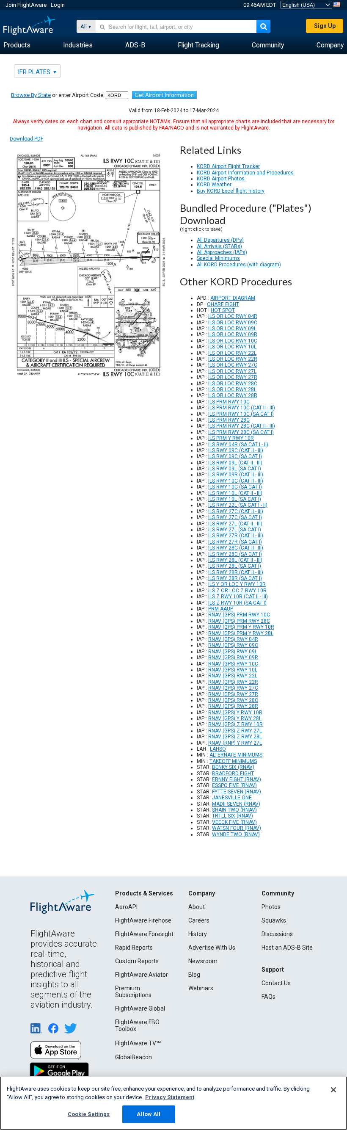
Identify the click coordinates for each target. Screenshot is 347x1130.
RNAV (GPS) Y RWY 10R (235, 713)
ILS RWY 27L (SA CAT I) (234, 530)
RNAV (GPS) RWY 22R (233, 682)
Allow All (148, 1114)
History (197, 934)
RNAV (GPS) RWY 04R (233, 639)
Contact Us (276, 983)
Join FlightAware (26, 5)
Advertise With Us (211, 947)
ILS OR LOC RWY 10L (232, 347)
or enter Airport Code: (58, 95)
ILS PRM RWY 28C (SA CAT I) (241, 432)
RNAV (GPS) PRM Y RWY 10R (241, 627)
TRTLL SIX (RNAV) (232, 816)
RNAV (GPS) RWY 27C (233, 688)
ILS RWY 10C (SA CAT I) (235, 487)
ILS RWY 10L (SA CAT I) (234, 499)
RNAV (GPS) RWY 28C (233, 700)
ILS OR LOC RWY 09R (232, 334)
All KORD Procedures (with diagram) (239, 265)
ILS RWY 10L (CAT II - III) (235, 493)
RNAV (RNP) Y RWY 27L (235, 743)
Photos (271, 906)
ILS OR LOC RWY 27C (232, 365)
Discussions (277, 934)
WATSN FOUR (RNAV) (236, 828)
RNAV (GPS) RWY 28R (233, 706)
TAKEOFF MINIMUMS (233, 761)
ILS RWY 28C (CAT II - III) (235, 548)
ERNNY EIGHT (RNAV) (236, 779)
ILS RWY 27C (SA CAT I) (235, 517)
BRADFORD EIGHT (233, 773)
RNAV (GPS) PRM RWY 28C (239, 621)
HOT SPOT (223, 310)
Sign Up (325, 25)
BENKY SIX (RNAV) (233, 767)
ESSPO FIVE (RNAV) (234, 785)
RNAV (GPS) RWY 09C (233, 645)
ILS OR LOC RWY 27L (232, 371)
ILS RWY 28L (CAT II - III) (235, 560)
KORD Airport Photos (221, 179)
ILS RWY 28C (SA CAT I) (235, 554)
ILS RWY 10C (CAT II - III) (235, 481)
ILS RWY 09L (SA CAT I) (234, 469)
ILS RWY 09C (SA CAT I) (235, 456)
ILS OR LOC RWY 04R (232, 316)
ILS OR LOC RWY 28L (232, 389)
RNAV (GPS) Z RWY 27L (235, 731)
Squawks (274, 920)
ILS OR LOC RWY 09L (232, 329)
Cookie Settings (89, 1114)
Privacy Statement (169, 1097)
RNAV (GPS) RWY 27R (233, 694)
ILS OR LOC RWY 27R (232, 377)
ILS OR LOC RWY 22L (232, 353)
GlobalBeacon (133, 1057)
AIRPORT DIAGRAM (232, 298)
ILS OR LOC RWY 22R (232, 359)
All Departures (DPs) (220, 240)
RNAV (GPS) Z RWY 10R (235, 724)
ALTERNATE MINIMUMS (235, 755)
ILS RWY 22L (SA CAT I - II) (237, 505)
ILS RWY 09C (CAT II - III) (235, 450)
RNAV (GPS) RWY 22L (232, 676)
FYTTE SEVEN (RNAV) (236, 792)
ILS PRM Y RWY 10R (231, 438)
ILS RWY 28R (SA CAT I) (235, 578)
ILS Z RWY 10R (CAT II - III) (238, 597)
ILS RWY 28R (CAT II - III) (235, 572)
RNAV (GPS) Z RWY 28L (235, 737)
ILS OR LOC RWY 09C (232, 323)
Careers (198, 920)
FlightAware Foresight (144, 934)
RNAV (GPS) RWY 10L (232, 670)
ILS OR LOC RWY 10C (232, 341)
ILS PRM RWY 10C (229, 402)
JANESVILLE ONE (232, 798)
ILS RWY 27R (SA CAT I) (235, 542)
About (196, 906)
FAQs (268, 996)
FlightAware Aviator (141, 974)
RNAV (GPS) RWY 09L (232, 652)
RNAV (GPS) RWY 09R (233, 657)
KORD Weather (214, 185)
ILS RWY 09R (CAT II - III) (235, 475)
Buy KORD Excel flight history (230, 191)
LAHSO (218, 749)
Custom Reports (137, 961)
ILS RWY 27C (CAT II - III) (235, 511)
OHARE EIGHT (223, 304)
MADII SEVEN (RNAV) (236, 804)
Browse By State (31, 95)
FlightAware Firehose (143, 920)
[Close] (333, 1089)
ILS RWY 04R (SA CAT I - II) (238, 445)
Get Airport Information (164, 94)
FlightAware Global (140, 1008)
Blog (194, 974)
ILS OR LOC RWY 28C (232, 384)
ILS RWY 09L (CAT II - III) (235, 463)
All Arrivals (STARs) (219, 246)
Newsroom (203, 961)
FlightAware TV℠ (138, 1043)
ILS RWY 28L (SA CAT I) (234, 566)
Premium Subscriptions (133, 991)
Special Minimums (218, 258)
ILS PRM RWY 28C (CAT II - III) (241, 426)
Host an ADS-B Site (287, 947)
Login (58, 5)
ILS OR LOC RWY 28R (232, 395)
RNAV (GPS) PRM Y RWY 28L (240, 633)
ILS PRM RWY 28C (229, 420)
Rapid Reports (134, 947)
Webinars (200, 988)
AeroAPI (126, 906)
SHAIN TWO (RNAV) (234, 810)
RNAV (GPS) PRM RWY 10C (239, 615)
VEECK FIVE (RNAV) (234, 822)
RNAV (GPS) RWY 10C (233, 664)
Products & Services (144, 893)
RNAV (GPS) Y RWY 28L (235, 718)
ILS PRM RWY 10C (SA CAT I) (241, 414)
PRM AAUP (220, 609)
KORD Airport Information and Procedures (245, 173)
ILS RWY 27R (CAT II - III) (235, 536)
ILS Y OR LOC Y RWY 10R (237, 584)
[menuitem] (17, 45)
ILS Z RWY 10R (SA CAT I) (237, 603)
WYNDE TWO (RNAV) (236, 834)
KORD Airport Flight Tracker (228, 166)
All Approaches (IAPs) (222, 252)
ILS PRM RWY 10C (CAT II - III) (241, 408)
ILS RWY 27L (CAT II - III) (235, 524)
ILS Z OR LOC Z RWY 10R (237, 591)
